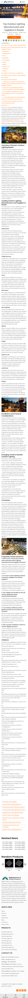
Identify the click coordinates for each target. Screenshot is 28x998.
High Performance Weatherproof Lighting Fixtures (13, 819)
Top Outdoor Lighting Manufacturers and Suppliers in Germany (20, 849)
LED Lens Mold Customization (9, 949)
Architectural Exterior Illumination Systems (13, 807)
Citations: (4, 105)
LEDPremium (6, 51)
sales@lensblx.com (10, 959)
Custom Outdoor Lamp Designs (10, 815)
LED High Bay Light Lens (7, 934)
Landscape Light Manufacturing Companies (10, 826)
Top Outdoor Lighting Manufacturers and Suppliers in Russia (20, 847)
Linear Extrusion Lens (6, 945)
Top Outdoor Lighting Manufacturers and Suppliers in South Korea (20, 844)
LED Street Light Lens (6, 932)
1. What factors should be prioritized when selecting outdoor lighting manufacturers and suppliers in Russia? (13, 83)
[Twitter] (23, 990)
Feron (4, 55)
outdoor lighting (8, 107)
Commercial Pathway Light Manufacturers (13, 810)
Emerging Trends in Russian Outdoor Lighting (14, 75)
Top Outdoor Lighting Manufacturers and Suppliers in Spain (20, 845)
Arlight (4, 64)
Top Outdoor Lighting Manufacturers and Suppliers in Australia (20, 842)
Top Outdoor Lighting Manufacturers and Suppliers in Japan (7, 844)
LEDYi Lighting (6, 60)
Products (3, 915)
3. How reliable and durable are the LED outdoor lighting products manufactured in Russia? (12, 93)
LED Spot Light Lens (6, 941)
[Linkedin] (20, 990)
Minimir (5, 62)
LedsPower (5, 68)
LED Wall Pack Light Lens (7, 947)
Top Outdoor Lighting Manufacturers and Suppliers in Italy (7, 847)
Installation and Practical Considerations (12, 73)
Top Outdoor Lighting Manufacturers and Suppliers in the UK (7, 849)
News (2, 920)
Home (3, 911)
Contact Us (4, 922)
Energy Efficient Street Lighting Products (12, 812)
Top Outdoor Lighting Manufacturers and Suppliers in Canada (7, 842)
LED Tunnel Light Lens (6, 938)
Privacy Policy (5, 924)
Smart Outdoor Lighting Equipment (11, 804)
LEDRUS (4, 71)
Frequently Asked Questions (9, 79)
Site (20, 34)
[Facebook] (17, 990)
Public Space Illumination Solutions (11, 822)
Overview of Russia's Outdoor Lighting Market (14, 45)
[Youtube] (25, 990)
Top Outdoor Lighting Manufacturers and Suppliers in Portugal (7, 845)
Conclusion (5, 77)
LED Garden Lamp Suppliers (9, 802)
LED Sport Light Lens (6, 936)
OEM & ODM (4, 918)
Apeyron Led (6, 66)
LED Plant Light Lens (6, 943)
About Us (3, 913)
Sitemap (9, 986)
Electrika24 (6, 58)
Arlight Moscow (7, 53)
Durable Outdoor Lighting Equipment (12, 829)
